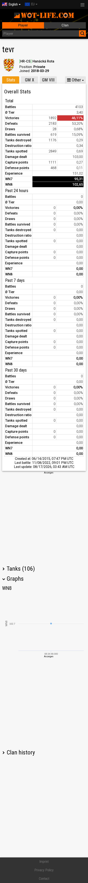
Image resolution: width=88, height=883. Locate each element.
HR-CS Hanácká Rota (36, 61)
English (13, 4)
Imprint (44, 862)
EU (33, 4)
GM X (29, 80)
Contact (44, 879)
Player (23, 25)
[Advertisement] (44, 518)
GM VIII (48, 80)
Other (76, 80)
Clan (65, 25)
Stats (10, 80)
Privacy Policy (44, 870)
